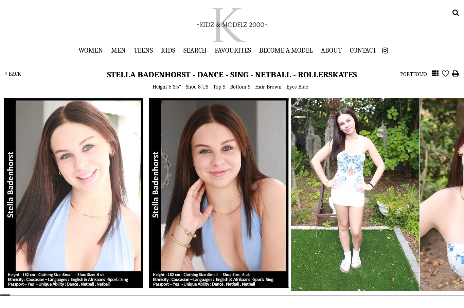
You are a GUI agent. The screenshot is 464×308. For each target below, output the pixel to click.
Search (195, 50)
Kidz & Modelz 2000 (232, 25)
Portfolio (413, 74)
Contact (363, 50)
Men (118, 50)
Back (14, 74)
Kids (168, 50)
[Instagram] (385, 51)
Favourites (233, 50)
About (331, 50)
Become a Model (286, 50)
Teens (143, 50)
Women (90, 50)
